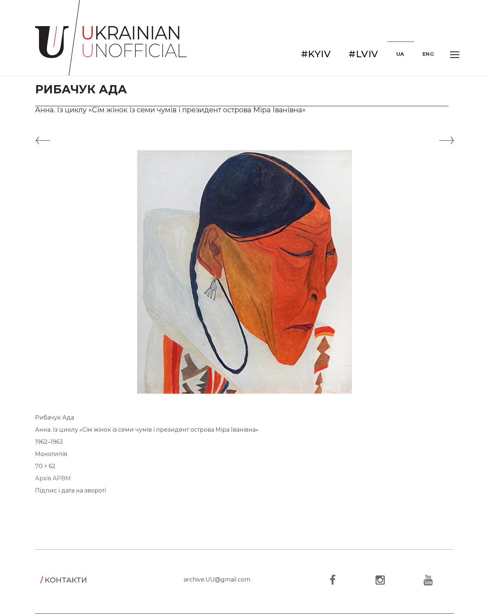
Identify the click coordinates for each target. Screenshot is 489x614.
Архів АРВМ (53, 478)
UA (400, 54)
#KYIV (316, 54)
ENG (428, 54)
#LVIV (363, 54)
